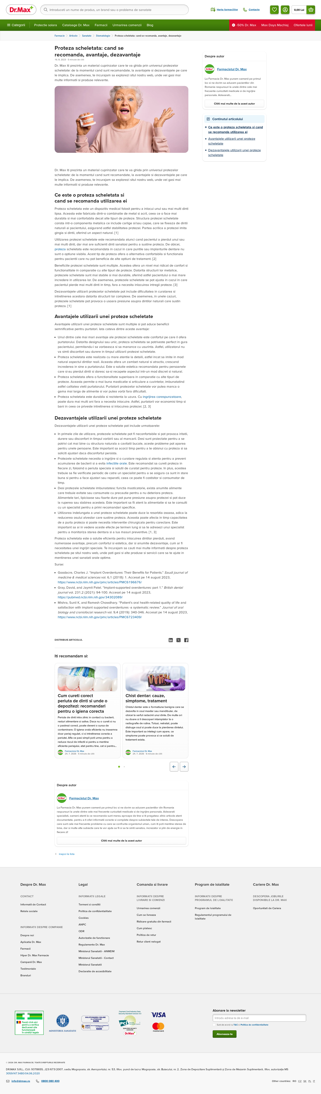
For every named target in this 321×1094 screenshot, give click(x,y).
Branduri (25, 975)
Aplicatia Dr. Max (30, 941)
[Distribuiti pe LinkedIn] (171, 640)
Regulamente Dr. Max (92, 944)
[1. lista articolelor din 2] (119, 766)
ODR (81, 931)
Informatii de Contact (33, 904)
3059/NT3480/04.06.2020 (23, 1073)
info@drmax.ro (21, 1080)
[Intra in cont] (285, 9)
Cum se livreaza (146, 914)
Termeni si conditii (89, 904)
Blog (150, 25)
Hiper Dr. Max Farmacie (34, 955)
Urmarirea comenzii (127, 25)
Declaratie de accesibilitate (95, 971)
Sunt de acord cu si (242, 1024)
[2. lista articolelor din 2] (124, 766)
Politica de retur (146, 934)
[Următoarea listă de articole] (184, 767)
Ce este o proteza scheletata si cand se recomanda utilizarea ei (235, 129)
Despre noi (27, 935)
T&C (236, 1024)
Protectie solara (45, 25)
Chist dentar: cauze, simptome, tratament (146, 698)
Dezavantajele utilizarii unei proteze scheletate (234, 152)
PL (309, 1081)
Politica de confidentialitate (95, 911)
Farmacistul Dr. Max (74, 751)
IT (314, 1081)
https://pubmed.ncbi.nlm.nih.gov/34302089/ (90, 597)
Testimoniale (28, 968)
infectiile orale (116, 463)
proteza (60, 249)
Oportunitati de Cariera (267, 908)
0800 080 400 (50, 1080)
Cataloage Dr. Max (76, 25)
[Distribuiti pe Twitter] (178, 640)
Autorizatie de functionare (94, 937)
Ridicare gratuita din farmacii (154, 921)
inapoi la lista (66, 853)
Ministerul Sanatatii (90, 964)
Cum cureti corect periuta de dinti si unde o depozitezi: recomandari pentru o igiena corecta (82, 703)
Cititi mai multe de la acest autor (121, 840)
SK (305, 1081)
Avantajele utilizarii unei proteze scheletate (231, 141)
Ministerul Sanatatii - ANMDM (96, 951)
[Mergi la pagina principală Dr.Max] (21, 9)
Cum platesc (144, 928)
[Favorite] (274, 9)
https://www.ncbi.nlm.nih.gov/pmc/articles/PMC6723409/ (100, 617)
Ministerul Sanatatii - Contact (96, 957)
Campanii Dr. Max (31, 961)
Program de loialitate (208, 908)
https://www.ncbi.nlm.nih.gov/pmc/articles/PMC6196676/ (100, 582)
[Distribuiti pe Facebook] (186, 640)
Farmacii (101, 25)
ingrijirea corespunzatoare (162, 397)
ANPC (82, 924)
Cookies (84, 917)
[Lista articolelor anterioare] (174, 767)
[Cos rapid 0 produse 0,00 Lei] (311, 9)
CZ (299, 1081)
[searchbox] (114, 9)
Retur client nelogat (149, 941)
